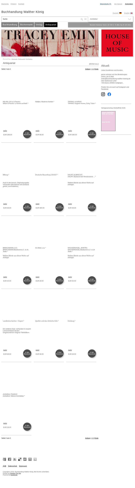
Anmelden (129, 4)
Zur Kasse (118, 4)
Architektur (29, 59)
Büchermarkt (26, 25)
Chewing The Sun (15, 473)
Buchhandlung (10, 25)
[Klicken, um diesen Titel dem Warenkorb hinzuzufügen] (28, 138)
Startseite (5, 4)
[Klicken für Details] (17, 86)
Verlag (39, 25)
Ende (96, 69)
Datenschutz (12, 466)
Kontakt (21, 4)
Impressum (23, 466)
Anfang (87, 69)
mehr (5, 131)
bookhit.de (14, 475)
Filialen (13, 4)
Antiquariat (50, 25)
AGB (4, 466)
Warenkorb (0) (105, 4)
